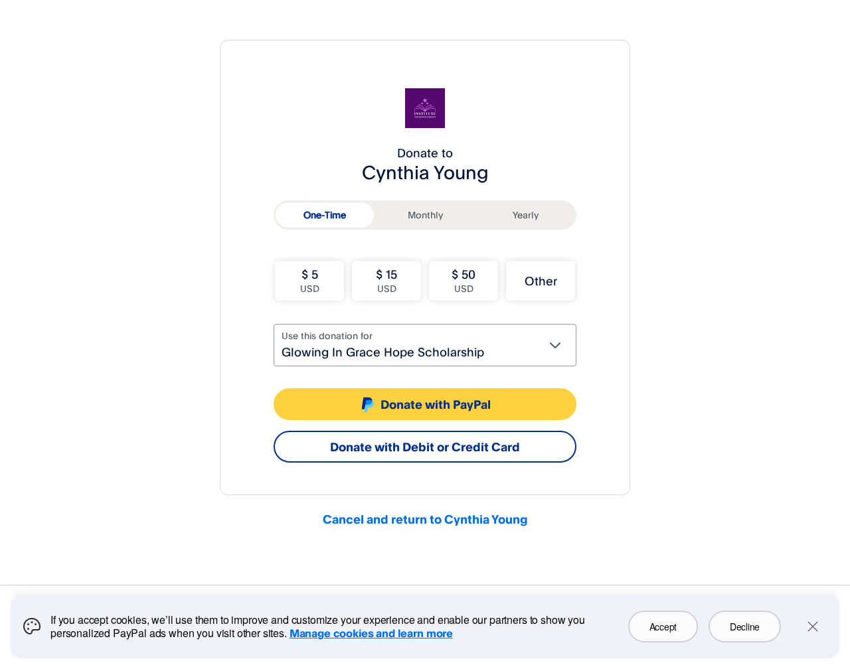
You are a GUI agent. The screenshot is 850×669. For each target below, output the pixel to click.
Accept (663, 626)
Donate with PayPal (436, 404)
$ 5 (309, 280)
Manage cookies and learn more (371, 633)
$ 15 (386, 280)
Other (541, 280)
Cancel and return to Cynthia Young (425, 519)
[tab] (325, 215)
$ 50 (463, 280)
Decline (745, 626)
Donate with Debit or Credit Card (425, 446)
